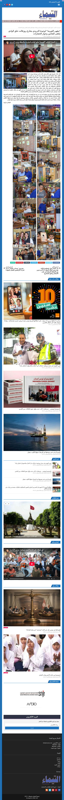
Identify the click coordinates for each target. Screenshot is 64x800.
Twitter (48, 262)
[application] (32, 564)
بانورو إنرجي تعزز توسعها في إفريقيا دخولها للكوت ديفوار (43, 452)
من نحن (58, 757)
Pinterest (19, 262)
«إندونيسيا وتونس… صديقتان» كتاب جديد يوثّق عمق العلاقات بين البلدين (39, 409)
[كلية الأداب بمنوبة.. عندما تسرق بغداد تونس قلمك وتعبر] (32, 520)
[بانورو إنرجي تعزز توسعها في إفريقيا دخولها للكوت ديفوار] (32, 432)
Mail (12, 262)
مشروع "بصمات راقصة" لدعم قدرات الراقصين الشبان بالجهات (15, 268)
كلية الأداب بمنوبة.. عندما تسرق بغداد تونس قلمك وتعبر (21, 536)
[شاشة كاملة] (54, 578)
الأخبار (55, 27)
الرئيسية (58, 27)
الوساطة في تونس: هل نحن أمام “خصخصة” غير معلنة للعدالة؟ (43, 630)
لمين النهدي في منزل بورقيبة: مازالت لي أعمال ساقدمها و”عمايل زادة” (39, 366)
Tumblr (26, 262)
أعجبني (5, 627)
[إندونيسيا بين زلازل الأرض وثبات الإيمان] (32, 652)
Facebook (56, 262)
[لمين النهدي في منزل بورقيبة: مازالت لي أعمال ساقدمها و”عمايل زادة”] (32, 346)
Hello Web (35, 798)
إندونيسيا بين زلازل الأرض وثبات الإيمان (49, 675)
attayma (57, 324)
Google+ (41, 262)
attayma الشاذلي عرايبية (54, 36)
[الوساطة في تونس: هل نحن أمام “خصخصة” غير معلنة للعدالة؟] (32, 607)
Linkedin (33, 262)
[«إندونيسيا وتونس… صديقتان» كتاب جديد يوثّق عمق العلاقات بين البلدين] (32, 389)
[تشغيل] (4, 578)
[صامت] (51, 578)
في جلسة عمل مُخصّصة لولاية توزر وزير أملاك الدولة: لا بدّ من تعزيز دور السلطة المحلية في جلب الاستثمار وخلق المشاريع (47, 270)
